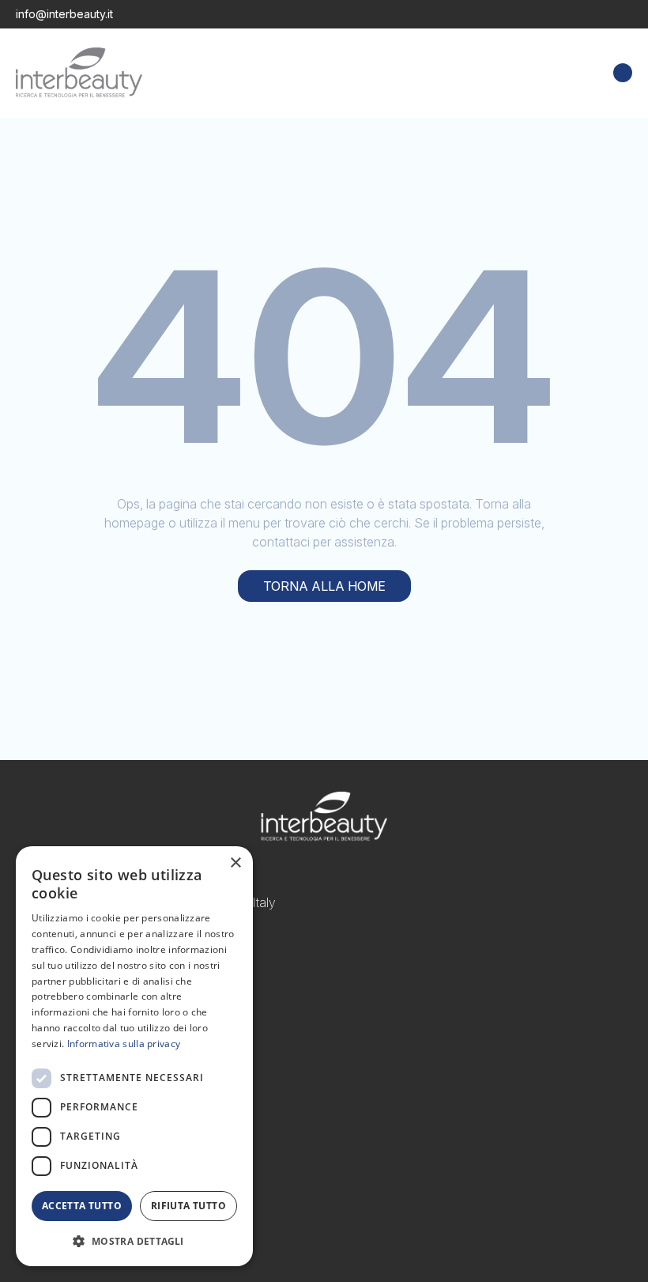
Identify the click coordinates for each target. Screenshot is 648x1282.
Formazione (50, 1054)
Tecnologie (48, 1035)
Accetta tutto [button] (82, 1205)
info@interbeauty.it (64, 14)
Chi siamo (44, 1073)
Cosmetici (44, 1016)
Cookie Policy (56, 1111)
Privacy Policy (56, 1092)
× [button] (235, 863)
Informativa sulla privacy (124, 1043)
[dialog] (134, 1056)
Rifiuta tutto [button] (188, 1205)
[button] (134, 1240)
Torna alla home (324, 586)
